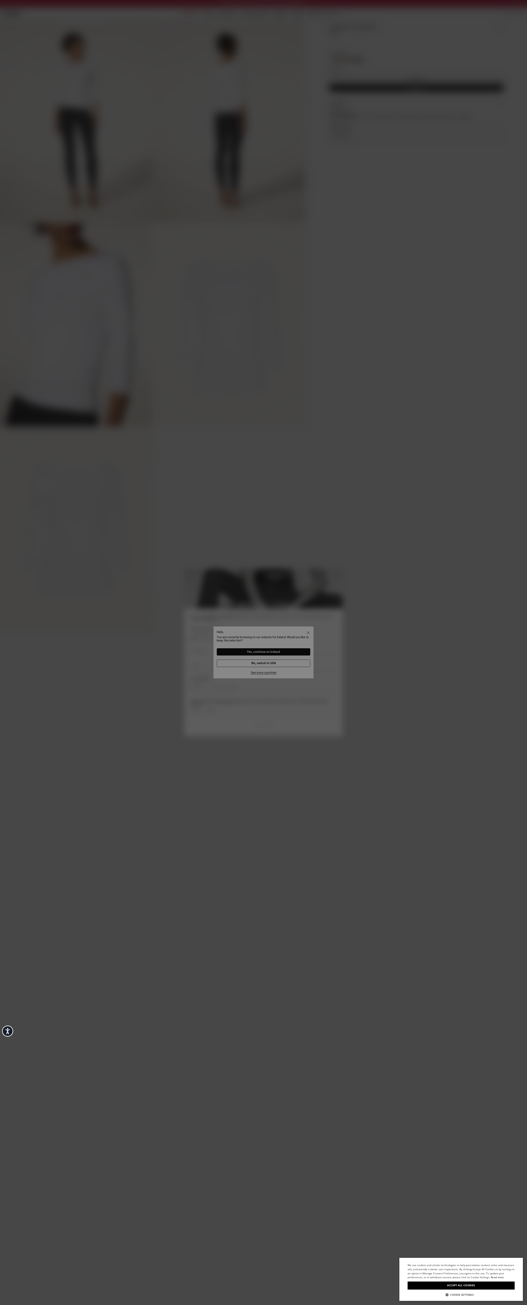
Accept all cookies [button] (461, 1285)
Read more (497, 1277)
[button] (461, 1294)
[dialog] (461, 1279)
